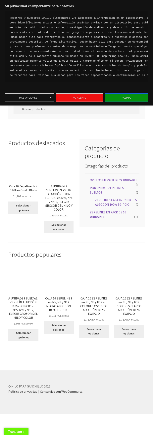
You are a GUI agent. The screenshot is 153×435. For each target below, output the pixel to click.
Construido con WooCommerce (61, 391)
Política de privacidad (22, 391)
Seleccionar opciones (23, 208)
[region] (76, 53)
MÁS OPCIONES (28, 97)
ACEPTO (126, 97)
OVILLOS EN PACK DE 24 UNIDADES (113, 180)
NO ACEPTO (79, 97)
